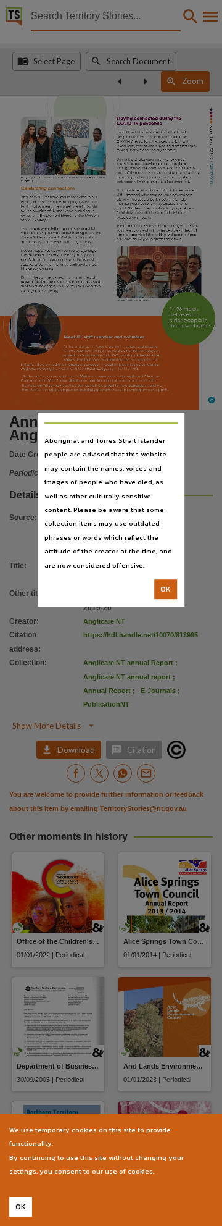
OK (165, 589)
